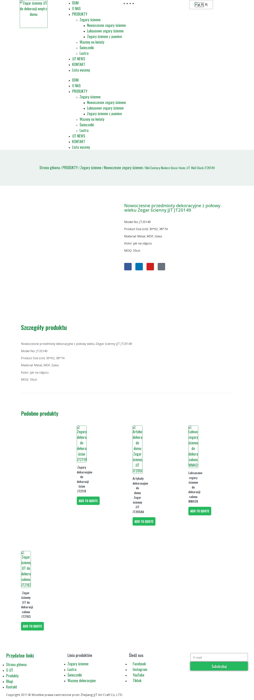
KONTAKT (78, 64)
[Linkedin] (139, 266)
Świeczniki (87, 47)
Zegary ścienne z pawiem (104, 36)
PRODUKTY (79, 14)
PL (206, 4)
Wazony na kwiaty (92, 42)
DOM (75, 3)
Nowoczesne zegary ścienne (106, 25)
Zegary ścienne (90, 19)
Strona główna (49, 167)
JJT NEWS (78, 58)
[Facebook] (128, 266)
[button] (96, 75)
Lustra (84, 53)
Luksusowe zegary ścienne (105, 31)
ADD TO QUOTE (88, 500)
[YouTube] (150, 266)
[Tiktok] (161, 266)
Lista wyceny (81, 70)
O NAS (76, 8)
